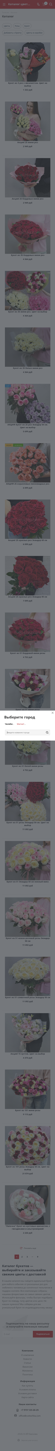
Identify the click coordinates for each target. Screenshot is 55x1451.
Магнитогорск (24, 724)
